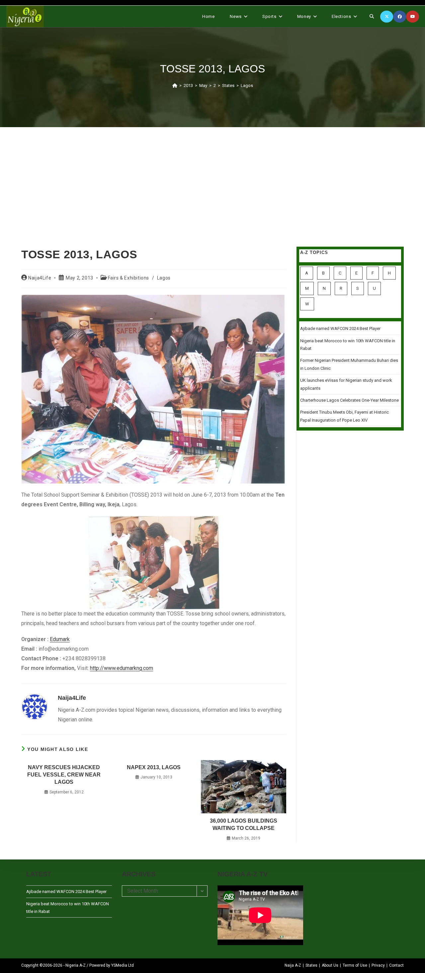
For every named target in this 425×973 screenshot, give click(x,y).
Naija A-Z (293, 965)
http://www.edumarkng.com (121, 668)
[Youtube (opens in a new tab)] (412, 17)
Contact (396, 965)
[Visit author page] (34, 706)
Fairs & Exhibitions (128, 278)
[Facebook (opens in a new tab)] (399, 17)
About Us (330, 965)
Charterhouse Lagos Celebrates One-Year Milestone (349, 400)
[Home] (174, 85)
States (311, 965)
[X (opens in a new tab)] (386, 17)
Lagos (247, 85)
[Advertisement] (212, 178)
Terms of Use (355, 965)
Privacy (378, 965)
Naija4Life (39, 278)
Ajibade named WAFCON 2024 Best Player (340, 328)
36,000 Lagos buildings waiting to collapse (243, 824)
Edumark (60, 639)
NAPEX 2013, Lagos (154, 767)
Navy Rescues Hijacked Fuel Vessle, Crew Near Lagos (64, 775)
